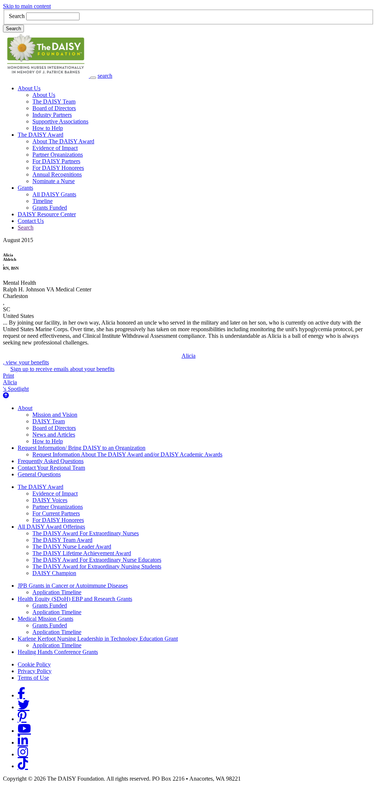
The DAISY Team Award (62, 540)
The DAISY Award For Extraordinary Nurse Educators (96, 560)
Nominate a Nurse (53, 181)
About (25, 408)
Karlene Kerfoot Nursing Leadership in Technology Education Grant (98, 638)
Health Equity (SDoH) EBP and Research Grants (75, 599)
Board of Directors (54, 108)
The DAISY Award (40, 135)
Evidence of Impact (55, 148)
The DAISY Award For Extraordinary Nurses (85, 533)
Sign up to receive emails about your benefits (62, 369)
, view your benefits (99, 359)
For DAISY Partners (56, 161)
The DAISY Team (53, 101)
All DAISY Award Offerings (51, 526)
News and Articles (53, 434)
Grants (25, 188)
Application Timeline (56, 592)
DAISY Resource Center (47, 214)
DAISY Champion (54, 573)
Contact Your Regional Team (51, 468)
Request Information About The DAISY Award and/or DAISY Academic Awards (127, 454)
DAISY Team (48, 421)
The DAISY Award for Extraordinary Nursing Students (96, 566)
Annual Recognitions (57, 174)
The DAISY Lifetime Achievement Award (81, 553)
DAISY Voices (49, 500)
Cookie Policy (34, 664)
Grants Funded (49, 207)
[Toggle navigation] (93, 78)
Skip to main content (27, 6)
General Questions (39, 474)
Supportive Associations (60, 121)
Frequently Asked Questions (51, 461)
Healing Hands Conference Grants (58, 652)
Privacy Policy (35, 671)
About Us (29, 88)
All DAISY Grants (54, 194)
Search (17, 16)
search (105, 76)
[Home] (46, 76)
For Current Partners (56, 513)
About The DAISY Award (63, 141)
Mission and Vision (54, 414)
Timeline (42, 201)
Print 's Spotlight (16, 382)
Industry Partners (52, 115)
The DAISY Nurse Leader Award (71, 546)
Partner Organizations (57, 154)
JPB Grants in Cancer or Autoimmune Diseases (73, 585)
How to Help (47, 128)
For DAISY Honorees (58, 168)
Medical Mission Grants (45, 619)
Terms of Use (33, 678)
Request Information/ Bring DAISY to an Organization (81, 448)
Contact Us (31, 221)
